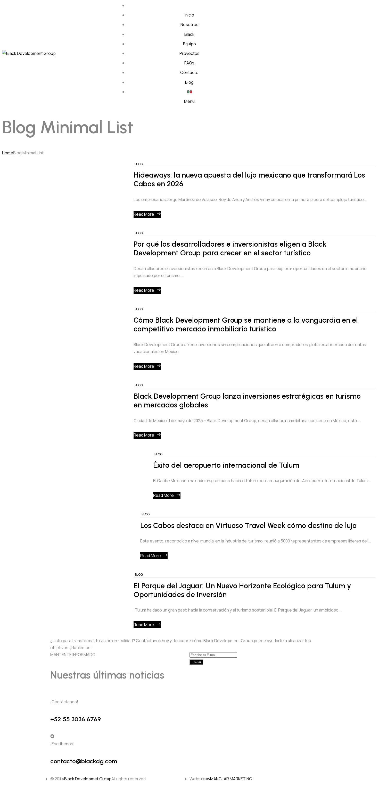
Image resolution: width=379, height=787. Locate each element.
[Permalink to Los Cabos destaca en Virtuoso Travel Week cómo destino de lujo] (71, 540)
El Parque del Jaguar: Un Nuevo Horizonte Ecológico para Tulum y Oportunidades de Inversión (242, 590)
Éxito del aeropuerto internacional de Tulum (226, 465)
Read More (144, 214)
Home (7, 153)
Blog (139, 164)
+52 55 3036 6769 (75, 719)
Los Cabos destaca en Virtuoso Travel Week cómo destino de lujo (248, 525)
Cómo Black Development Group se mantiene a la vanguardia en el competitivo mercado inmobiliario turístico (246, 324)
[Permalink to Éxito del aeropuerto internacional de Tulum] (78, 480)
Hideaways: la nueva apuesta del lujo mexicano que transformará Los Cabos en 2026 (249, 179)
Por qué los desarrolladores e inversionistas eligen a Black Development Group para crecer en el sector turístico (230, 248)
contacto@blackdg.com (83, 761)
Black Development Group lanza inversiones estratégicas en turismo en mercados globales (247, 400)
